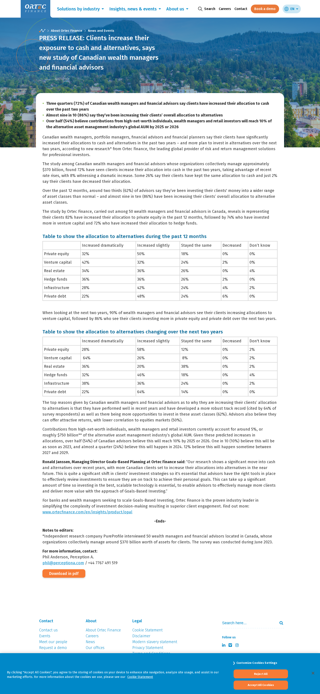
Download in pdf (64, 573)
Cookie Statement (140, 677)
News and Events (101, 31)
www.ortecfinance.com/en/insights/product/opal (87, 512)
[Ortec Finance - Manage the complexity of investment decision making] (42, 30)
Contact (240, 9)
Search (279, 623)
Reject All (261, 674)
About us (175, 9)
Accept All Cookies (261, 685)
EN (292, 9)
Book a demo (265, 9)
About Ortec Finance (66, 31)
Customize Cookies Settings (256, 662)
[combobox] (247, 623)
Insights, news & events (133, 9)
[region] (160, 673)
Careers (225, 9)
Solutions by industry (78, 9)
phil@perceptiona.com (63, 563)
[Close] (313, 673)
